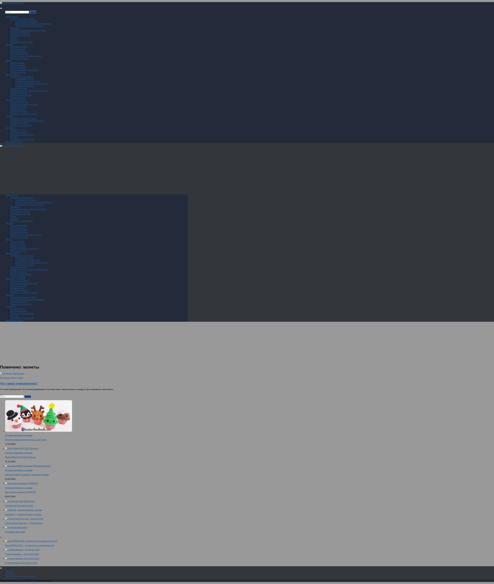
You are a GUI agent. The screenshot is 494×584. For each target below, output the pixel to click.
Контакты (9, 574)
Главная (9, 572)
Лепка (13, 37)
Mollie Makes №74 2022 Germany (20, 457)
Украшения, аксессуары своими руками (29, 91)
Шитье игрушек (17, 109)
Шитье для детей (18, 107)
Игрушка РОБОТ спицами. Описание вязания (27, 475)
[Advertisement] (77, 172)
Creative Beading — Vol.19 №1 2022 (22, 554)
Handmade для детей (15, 100)
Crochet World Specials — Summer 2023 (24, 523)
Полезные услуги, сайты (11, 378)
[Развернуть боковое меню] (1, 394)
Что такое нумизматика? (19, 383)
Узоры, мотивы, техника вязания (25, 56)
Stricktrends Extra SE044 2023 (19, 506)
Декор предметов (18, 93)
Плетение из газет (18, 88)
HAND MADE (11, 17)
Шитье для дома (18, 68)
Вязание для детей (19, 102)
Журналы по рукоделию (21, 42)
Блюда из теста (17, 130)
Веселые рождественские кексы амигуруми (26, 440)
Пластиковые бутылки (26, 21)
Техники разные (18, 98)
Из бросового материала (22, 19)
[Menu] (1, 8)
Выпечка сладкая (18, 132)
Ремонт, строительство (21, 125)
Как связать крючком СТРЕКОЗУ (20, 492)
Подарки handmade (24, 86)
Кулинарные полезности (22, 139)
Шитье (8, 61)
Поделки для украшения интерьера (27, 121)
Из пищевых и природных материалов (33, 24)
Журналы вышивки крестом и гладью (28, 30)
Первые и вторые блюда (22, 135)
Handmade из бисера (20, 35)
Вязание (9, 44)
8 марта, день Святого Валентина (31, 84)
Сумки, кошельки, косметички (24, 70)
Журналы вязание (19, 58)
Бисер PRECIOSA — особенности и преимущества (29, 545)
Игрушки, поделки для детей (23, 114)
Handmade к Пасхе (24, 79)
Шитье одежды (17, 63)
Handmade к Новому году (27, 81)
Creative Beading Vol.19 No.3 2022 (21, 563)
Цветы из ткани (17, 65)
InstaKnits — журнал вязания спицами (23, 514)
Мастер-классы (12, 74)
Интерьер (9, 116)
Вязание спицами (18, 51)
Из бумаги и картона (20, 33)
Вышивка (14, 28)
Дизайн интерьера (19, 123)
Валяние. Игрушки (19, 111)
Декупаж (14, 40)
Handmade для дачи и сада (23, 118)
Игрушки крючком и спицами (24, 105)
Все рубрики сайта (14, 142)
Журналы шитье (18, 72)
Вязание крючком (18, 47)
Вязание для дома (19, 54)
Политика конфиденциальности (20, 576)
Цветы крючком (17, 49)
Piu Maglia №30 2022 (15, 532)
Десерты (14, 137)
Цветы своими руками (20, 95)
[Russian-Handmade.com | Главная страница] (12, 3)
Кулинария (10, 128)
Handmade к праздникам (22, 77)
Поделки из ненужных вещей (29, 26)
